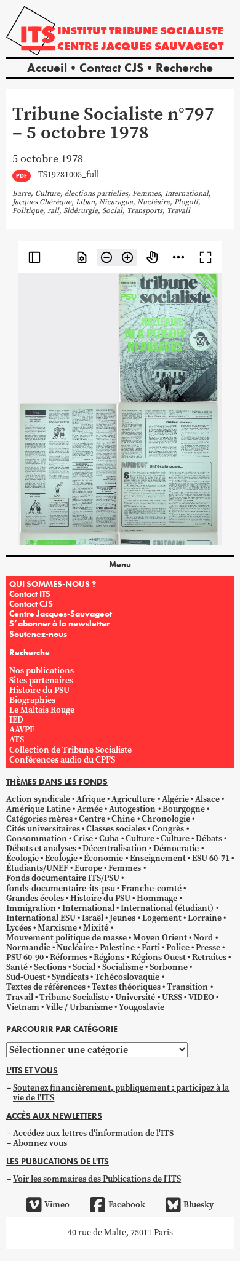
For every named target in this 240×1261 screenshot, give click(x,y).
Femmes (124, 868)
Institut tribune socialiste (140, 30)
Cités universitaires (43, 829)
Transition (187, 987)
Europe (88, 868)
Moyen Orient (160, 937)
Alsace (207, 799)
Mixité (95, 928)
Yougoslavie (141, 1007)
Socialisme (122, 967)
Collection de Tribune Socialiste (70, 750)
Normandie (28, 947)
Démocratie (176, 848)
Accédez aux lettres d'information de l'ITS (93, 1133)
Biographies (32, 700)
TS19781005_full (68, 175)
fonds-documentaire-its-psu (60, 888)
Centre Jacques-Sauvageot (60, 613)
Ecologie (61, 858)
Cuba (109, 838)
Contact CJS (111, 68)
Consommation (36, 838)
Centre (92, 819)
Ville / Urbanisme (79, 1007)
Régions (109, 957)
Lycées (18, 928)
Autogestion (132, 809)
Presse (208, 947)
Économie (103, 858)
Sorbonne (169, 967)
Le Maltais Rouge (41, 710)
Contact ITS (29, 593)
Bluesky (198, 1205)
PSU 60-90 (25, 957)
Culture (140, 838)
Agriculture (133, 799)
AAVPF (21, 729)
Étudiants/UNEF (37, 868)
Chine (123, 819)
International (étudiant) (167, 908)
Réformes (68, 957)
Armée (90, 809)
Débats (209, 838)
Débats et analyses (41, 848)
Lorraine (205, 918)
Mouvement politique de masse (66, 937)
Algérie (175, 799)
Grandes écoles (35, 898)
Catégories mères (39, 819)
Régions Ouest (158, 957)
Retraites (209, 957)
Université (135, 997)
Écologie (22, 858)
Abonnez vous (40, 1143)
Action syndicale (38, 799)
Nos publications (41, 670)
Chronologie (166, 819)
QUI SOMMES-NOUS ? (52, 584)
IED (16, 720)
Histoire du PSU (39, 690)
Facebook (126, 1205)
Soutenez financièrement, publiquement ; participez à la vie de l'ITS (121, 1092)
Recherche (184, 68)
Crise (83, 838)
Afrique (90, 799)
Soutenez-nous (38, 633)
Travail (19, 997)
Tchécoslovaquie (127, 977)
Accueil (47, 68)
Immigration (31, 908)
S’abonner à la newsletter (59, 623)
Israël (92, 918)
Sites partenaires (41, 680)
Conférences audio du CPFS (62, 760)
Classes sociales (116, 829)
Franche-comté (151, 888)
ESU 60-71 (211, 858)
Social (84, 967)
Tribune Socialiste (74, 997)
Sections (50, 967)
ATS (16, 739)
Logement (162, 918)
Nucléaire (75, 947)
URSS (172, 997)
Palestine (117, 947)
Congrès (168, 829)
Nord (203, 937)
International (88, 908)
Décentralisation (114, 848)
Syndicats (70, 977)
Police (178, 947)
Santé (17, 967)
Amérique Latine (38, 809)
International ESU (41, 918)
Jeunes (122, 918)
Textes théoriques (126, 987)
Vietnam (22, 1007)
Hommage (157, 898)
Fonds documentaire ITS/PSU (62, 878)
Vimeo (57, 1205)
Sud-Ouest (26, 977)
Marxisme (57, 928)
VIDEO (201, 997)
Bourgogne (183, 809)
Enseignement (158, 858)
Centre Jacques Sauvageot (140, 46)
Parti (151, 947)
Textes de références (46, 987)
